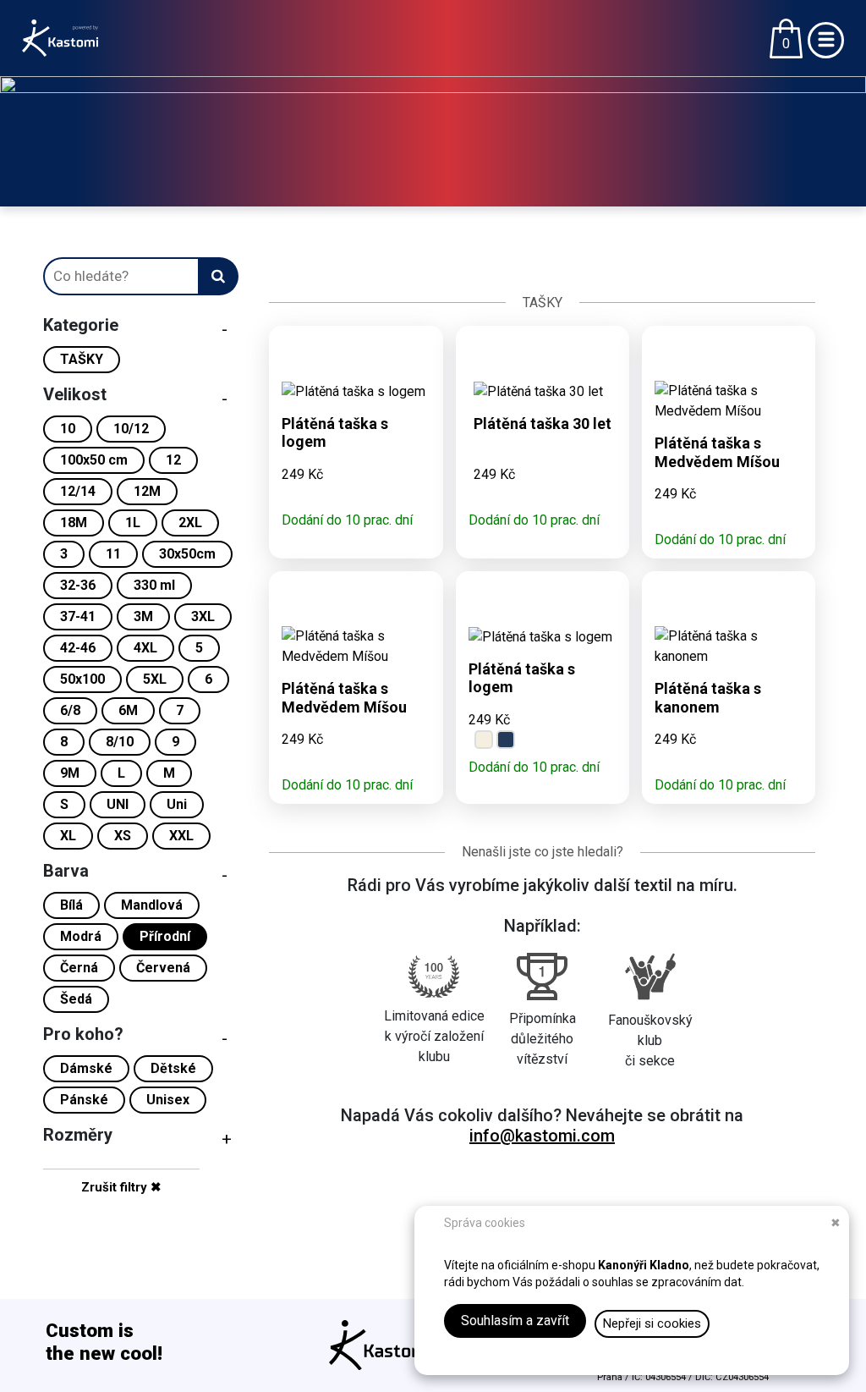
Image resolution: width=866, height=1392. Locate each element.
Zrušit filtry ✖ (121, 1187)
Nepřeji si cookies (652, 1323)
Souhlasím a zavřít (515, 1320)
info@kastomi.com (542, 1135)
